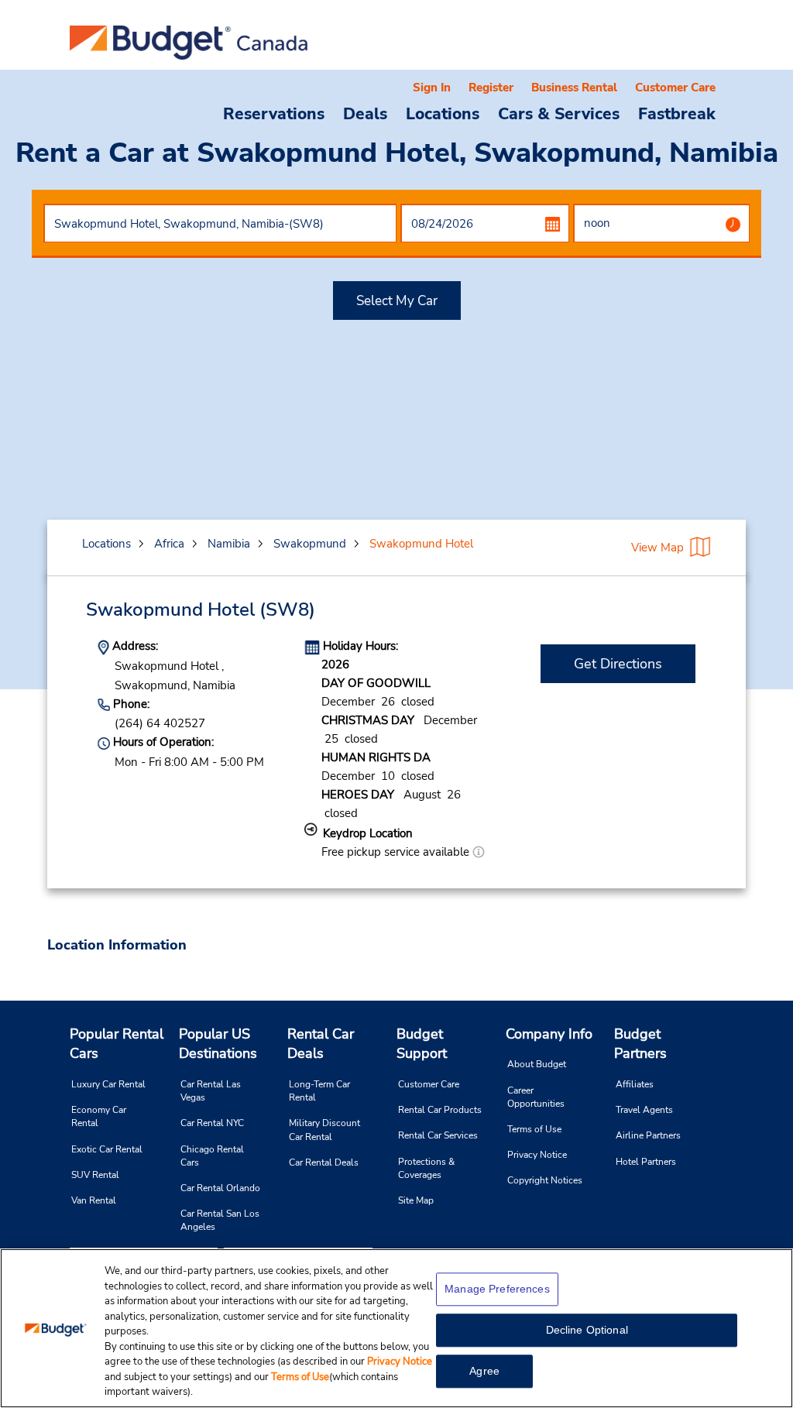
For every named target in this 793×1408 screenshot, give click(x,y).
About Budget (536, 1064)
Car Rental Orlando (220, 1188)
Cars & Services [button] (559, 113)
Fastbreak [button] (677, 113)
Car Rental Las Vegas (210, 1091)
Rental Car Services (438, 1135)
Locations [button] (442, 113)
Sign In (432, 87)
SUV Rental (95, 1175)
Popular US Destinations (218, 1044)
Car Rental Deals (324, 1162)
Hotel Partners (646, 1162)
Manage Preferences (497, 1289)
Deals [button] (365, 113)
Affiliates (635, 1084)
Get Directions (618, 663)
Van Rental (93, 1200)
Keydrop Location (368, 833)
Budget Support (421, 1044)
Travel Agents (644, 1110)
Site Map (416, 1200)
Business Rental (574, 87)
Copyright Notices (544, 1180)
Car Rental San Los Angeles (219, 1220)
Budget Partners (640, 1044)
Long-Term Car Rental (319, 1091)
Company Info (549, 1034)
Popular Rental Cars (116, 1044)
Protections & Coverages (426, 1168)
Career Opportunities (536, 1097)
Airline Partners (648, 1135)
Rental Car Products (440, 1110)
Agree (484, 1371)
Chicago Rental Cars (212, 1156)
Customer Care (675, 87)
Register (491, 87)
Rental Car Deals (320, 1044)
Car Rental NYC (212, 1123)
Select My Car (397, 301)
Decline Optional (587, 1330)
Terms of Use (534, 1129)
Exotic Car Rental (106, 1149)
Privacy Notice (537, 1155)
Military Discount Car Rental (324, 1129)
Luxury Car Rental (108, 1084)
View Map (657, 547)
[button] (478, 852)
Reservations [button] (273, 113)
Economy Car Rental (98, 1116)
